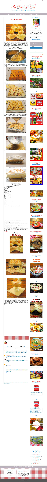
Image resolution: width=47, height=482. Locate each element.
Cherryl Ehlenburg (8, 355)
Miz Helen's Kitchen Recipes (27, 14)
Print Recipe (6, 231)
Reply (6, 357)
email (28, 474)
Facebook (12, 473)
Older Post (11, 346)
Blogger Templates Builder (24, 480)
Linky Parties (19, 14)
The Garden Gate (35, 14)
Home (6, 14)
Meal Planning (13, 14)
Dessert (16, 338)
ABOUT (9, 14)
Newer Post (21, 346)
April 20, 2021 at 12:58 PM (13, 355)
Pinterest (12, 475)
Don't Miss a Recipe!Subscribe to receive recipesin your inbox (36, 44)
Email (11, 472)
